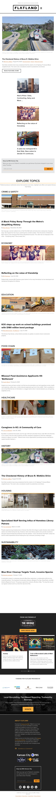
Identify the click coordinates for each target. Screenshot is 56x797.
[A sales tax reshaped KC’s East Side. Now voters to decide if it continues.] (28, 138)
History (32, 61)
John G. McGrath (7, 430)
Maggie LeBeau (8, 61)
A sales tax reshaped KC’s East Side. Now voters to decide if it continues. (27, 151)
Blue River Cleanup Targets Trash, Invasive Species (27, 572)
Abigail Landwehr (7, 575)
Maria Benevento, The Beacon (11, 330)
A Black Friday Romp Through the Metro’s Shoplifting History (22, 223)
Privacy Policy (24, 796)
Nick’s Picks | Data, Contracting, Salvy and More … (26, 98)
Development (26, 61)
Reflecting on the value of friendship (27, 124)
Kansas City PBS (25, 724)
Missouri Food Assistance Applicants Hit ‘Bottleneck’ (21, 377)
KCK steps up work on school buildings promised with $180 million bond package (26, 326)
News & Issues (39, 61)
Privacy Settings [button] (18, 796)
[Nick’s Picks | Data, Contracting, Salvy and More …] (28, 85)
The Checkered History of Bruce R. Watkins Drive (20, 59)
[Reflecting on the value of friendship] (28, 113)
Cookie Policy (30, 796)
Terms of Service (37, 796)
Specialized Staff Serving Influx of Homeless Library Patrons (27, 522)
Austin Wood (6, 382)
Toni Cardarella (7, 527)
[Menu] (41, 8)
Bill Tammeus (6, 276)
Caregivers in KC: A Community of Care (21, 427)
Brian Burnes (6, 228)
